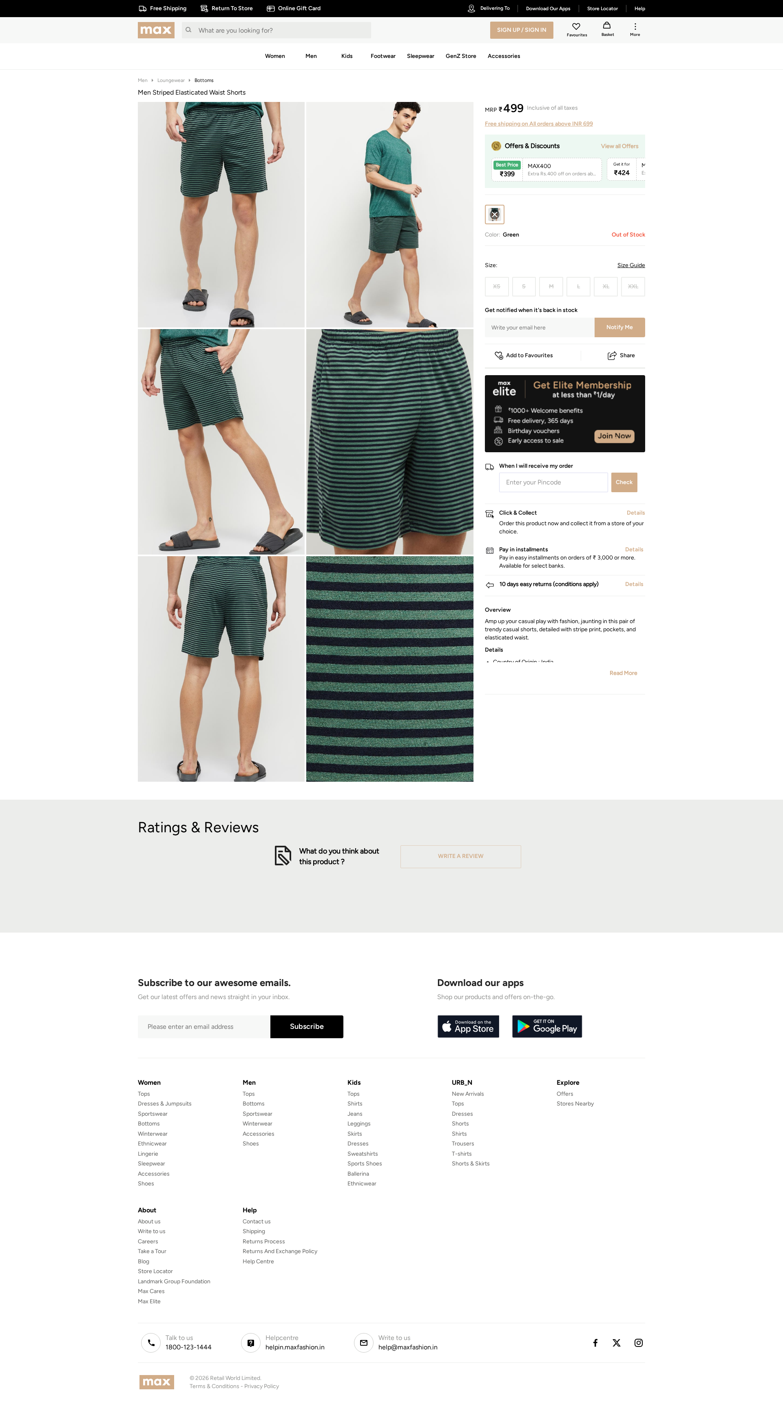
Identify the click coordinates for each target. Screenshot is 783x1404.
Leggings (359, 1123)
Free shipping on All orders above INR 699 (539, 123)
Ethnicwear (152, 1143)
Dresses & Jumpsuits (165, 1103)
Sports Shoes (364, 1163)
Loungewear (171, 80)
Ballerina (358, 1173)
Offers (565, 1093)
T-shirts (462, 1153)
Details (624, 439)
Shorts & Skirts (471, 1163)
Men (143, 80)
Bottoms (204, 80)
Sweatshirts (362, 1153)
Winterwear (153, 1133)
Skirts (354, 1133)
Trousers (463, 1143)
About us (149, 1221)
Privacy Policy (261, 1386)
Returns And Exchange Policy (280, 1251)
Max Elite (149, 1301)
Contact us (257, 1221)
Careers (148, 1241)
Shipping (254, 1231)
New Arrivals (468, 1093)
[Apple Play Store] (468, 1026)
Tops (144, 1093)
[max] (158, 30)
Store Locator (155, 1271)
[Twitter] (617, 1343)
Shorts (460, 1123)
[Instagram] (639, 1343)
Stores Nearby (575, 1103)
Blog (143, 1261)
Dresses (358, 1143)
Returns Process (264, 1241)
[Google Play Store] (547, 1026)
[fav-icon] (577, 28)
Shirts (355, 1103)
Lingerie (148, 1153)
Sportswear (153, 1113)
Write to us (152, 1231)
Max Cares (151, 1291)
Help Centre (258, 1261)
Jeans (355, 1113)
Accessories (154, 1173)
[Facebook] (595, 1343)
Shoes (146, 1183)
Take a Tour (152, 1251)
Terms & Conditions (214, 1386)
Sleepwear (151, 1163)
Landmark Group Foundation (174, 1281)
